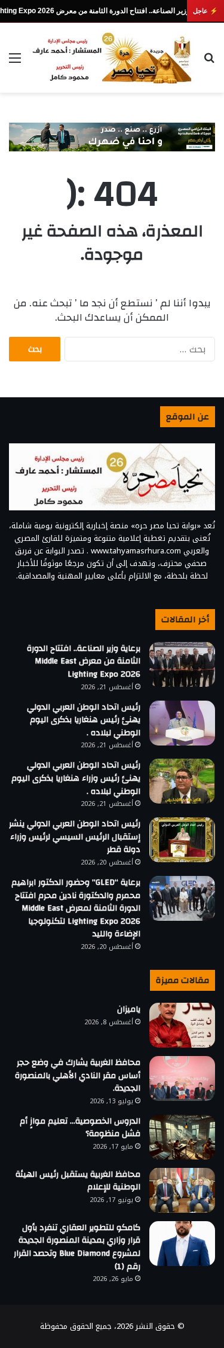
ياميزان (128, 1009)
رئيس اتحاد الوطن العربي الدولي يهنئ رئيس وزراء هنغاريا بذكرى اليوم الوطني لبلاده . (75, 778)
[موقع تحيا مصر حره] (112, 57)
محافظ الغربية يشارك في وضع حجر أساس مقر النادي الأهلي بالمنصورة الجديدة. (77, 1075)
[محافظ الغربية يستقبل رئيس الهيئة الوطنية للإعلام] (182, 1190)
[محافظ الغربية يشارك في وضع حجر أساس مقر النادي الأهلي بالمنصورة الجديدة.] (182, 1078)
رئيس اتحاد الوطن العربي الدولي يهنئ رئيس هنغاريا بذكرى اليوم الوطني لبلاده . (83, 720)
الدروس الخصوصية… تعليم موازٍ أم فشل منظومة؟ (80, 1127)
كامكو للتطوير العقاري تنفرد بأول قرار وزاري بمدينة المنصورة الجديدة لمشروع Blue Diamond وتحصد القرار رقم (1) (77, 1247)
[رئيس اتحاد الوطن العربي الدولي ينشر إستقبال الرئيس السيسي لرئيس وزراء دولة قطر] (182, 839)
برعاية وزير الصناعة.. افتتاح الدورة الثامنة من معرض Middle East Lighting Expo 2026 (83, 661)
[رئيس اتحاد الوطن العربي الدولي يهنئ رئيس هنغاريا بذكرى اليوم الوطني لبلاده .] (182, 723)
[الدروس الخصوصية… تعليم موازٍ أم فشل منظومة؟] (182, 1137)
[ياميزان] (182, 1025)
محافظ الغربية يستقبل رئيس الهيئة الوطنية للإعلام (78, 1181)
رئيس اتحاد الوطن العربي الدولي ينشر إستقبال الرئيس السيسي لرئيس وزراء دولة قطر (74, 836)
